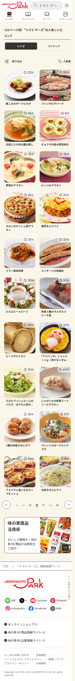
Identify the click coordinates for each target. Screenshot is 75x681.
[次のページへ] (68, 505)
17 (43, 505)
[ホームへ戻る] (14, 5)
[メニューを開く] (66, 5)
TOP (5, 566)
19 (57, 505)
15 (30, 505)
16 (37, 505)
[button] (46, 5)
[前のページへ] (6, 505)
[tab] (54, 46)
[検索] (35, 5)
